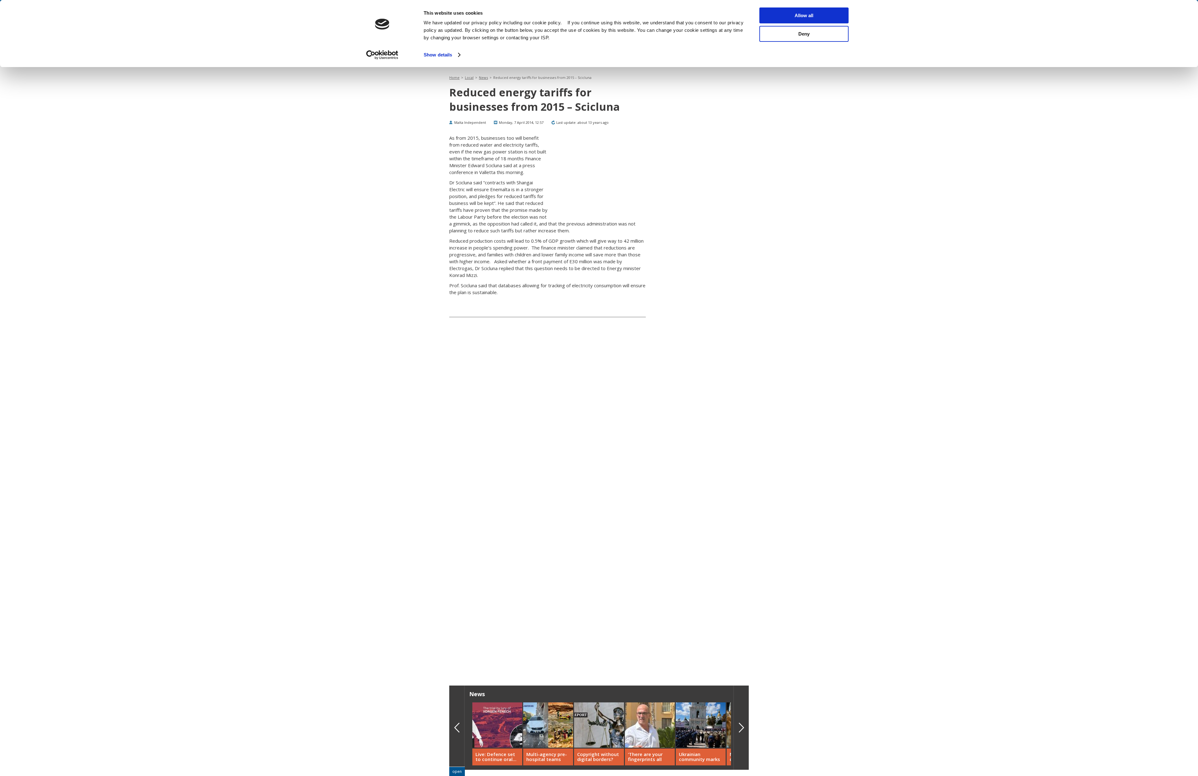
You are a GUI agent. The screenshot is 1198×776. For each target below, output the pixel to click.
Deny (804, 33)
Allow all (804, 15)
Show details (438, 54)
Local (469, 77)
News (483, 77)
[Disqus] (547, 576)
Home (454, 77)
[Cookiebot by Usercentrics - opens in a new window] (382, 55)
